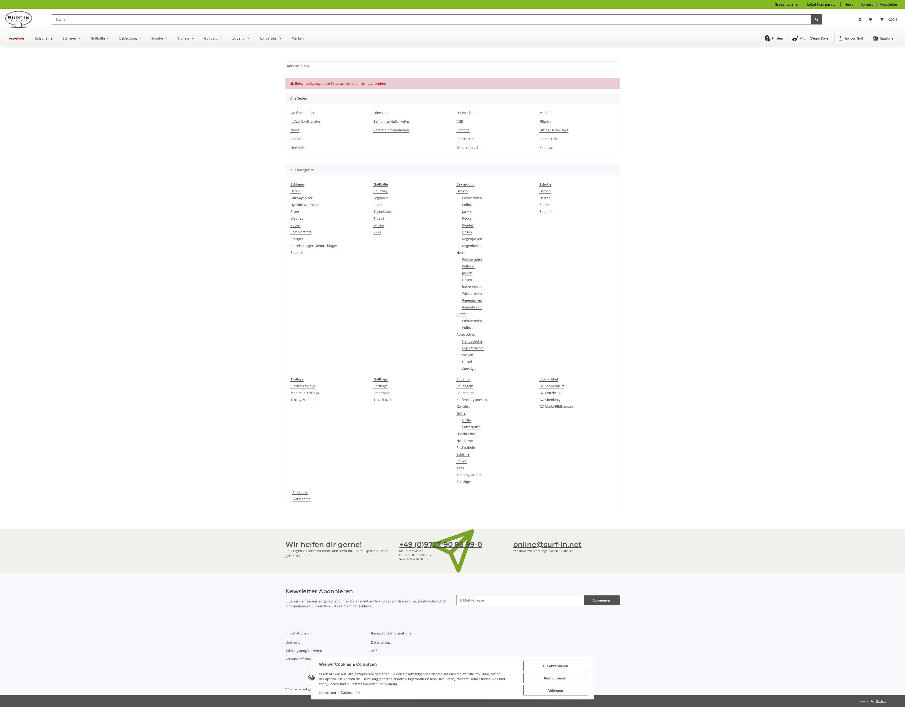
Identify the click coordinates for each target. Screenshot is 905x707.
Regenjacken (472, 239)
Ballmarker (465, 393)
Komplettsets (301, 232)
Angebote (300, 492)
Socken (467, 355)
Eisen (295, 211)
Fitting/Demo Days (814, 38)
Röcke (466, 218)
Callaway (380, 191)
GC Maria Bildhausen (556, 406)
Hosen (467, 232)
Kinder (462, 314)
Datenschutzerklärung (367, 601)
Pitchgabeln (466, 447)
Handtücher (466, 434)
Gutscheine (301, 499)
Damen (462, 191)
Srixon (378, 204)
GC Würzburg (550, 393)
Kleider (467, 225)
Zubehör (297, 252)
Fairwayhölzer (302, 198)
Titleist (379, 218)
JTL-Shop (880, 701)
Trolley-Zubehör (303, 399)
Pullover (468, 204)
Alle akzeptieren (555, 666)
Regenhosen (472, 245)
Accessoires (466, 334)
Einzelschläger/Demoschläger (314, 245)
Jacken (467, 211)
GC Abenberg (549, 399)
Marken (298, 38)
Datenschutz (350, 693)
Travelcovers (383, 399)
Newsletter (888, 4)
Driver (295, 191)
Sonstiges (469, 368)
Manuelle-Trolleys (305, 393)
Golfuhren (465, 406)
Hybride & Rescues (305, 204)
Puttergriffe (471, 427)
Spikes (462, 461)
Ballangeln (465, 386)
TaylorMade (383, 211)
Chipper (297, 239)
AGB (460, 121)
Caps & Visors (473, 348)
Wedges (297, 218)
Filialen (777, 38)
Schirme (463, 454)
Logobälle (381, 198)
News (848, 4)
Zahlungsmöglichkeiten (392, 121)
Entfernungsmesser (472, 399)
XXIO (377, 232)
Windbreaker (472, 293)
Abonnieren (601, 600)
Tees (460, 468)
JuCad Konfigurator (822, 4)
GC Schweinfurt (551, 386)
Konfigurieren (555, 678)
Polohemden (472, 198)
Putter (295, 225)
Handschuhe (472, 341)
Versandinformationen (391, 130)
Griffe (461, 413)
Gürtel (467, 362)
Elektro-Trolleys (303, 386)
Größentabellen (787, 4)
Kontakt (867, 4)
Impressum (327, 693)
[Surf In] (22, 19)
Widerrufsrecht (469, 147)
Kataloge (886, 38)
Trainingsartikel (469, 475)
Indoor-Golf (854, 38)
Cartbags (381, 386)
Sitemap (463, 130)
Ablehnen (555, 690)
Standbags (382, 393)
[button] (860, 19)
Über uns (381, 112)
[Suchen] (816, 19)
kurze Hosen (472, 286)
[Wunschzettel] (870, 19)
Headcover (465, 440)
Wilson (379, 225)
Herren (462, 252)
